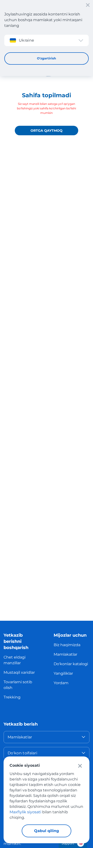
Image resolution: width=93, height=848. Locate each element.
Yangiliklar (63, 673)
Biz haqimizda (67, 645)
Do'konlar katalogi (71, 664)
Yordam (61, 683)
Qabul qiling (46, 831)
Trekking (12, 697)
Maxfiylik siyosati (25, 812)
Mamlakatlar (65, 654)
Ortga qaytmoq (46, 130)
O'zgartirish (46, 58)
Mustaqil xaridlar (19, 672)
